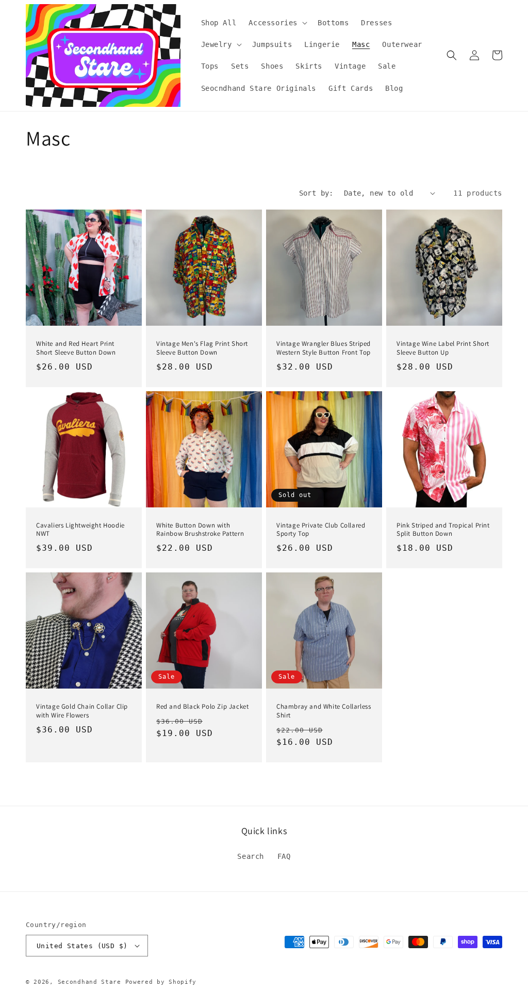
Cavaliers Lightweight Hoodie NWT (80, 529)
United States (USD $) (82, 946)
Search (250, 856)
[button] (276, 23)
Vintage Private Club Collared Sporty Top (320, 529)
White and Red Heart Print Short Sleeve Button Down (76, 348)
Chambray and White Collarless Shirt (323, 711)
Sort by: (316, 193)
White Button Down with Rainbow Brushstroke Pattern (200, 529)
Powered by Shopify (161, 982)
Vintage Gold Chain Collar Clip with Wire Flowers (82, 711)
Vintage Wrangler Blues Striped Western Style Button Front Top (323, 348)
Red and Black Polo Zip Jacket (202, 706)
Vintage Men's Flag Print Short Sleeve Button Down (202, 348)
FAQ (284, 856)
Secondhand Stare (89, 982)
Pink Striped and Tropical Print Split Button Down (443, 529)
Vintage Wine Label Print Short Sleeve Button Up (443, 348)
